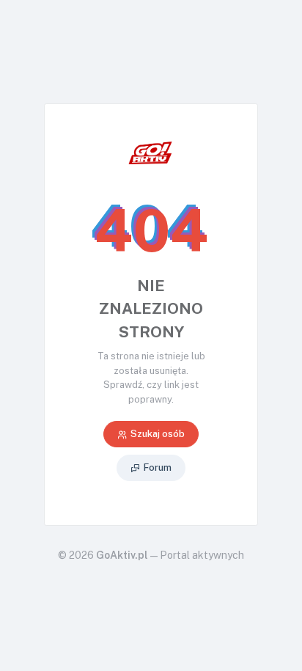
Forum (158, 467)
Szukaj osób (157, 433)
